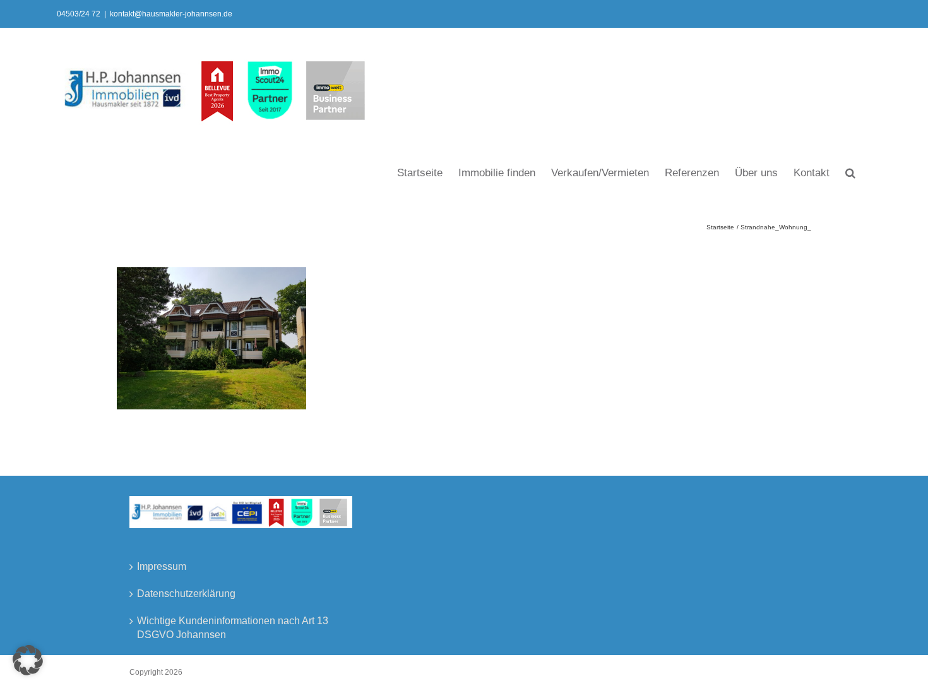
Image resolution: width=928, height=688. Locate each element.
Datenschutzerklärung (186, 593)
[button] (850, 172)
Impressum (161, 566)
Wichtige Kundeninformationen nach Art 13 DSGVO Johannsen (232, 627)
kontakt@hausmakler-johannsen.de (171, 13)
